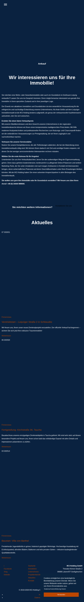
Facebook (8, 569)
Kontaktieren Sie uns (64, 206)
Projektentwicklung (35, 575)
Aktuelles (31, 578)
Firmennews (6, 317)
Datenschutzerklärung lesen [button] (55, 589)
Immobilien (32, 569)
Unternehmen (33, 572)
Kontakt (31, 581)
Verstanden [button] (61, 594)
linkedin (7, 575)
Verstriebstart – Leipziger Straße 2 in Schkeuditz (27, 322)
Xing (5, 572)
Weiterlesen (6, 336)
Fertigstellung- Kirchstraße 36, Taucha (22, 430)
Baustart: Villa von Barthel (15, 540)
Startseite (31, 566)
